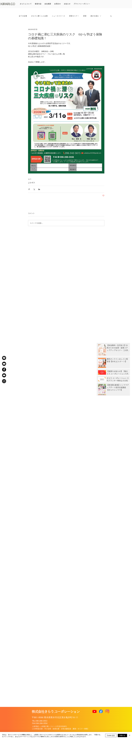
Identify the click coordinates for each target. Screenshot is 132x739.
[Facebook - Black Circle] (4, 370)
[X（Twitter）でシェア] (34, 189)
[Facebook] (100, 711)
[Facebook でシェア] (29, 189)
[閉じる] (129, 735)
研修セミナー (74, 16)
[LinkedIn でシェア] (39, 189)
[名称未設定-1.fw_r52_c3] (4, 364)
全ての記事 (23, 16)
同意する (122, 735)
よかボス (31, 183)
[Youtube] (94, 711)
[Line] (4, 358)
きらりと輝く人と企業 (39, 16)
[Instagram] (4, 381)
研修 (84, 16)
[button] (111, 16)
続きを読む (95, 16)
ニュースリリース (58, 16)
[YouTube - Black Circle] (4, 375)
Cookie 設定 (111, 735)
